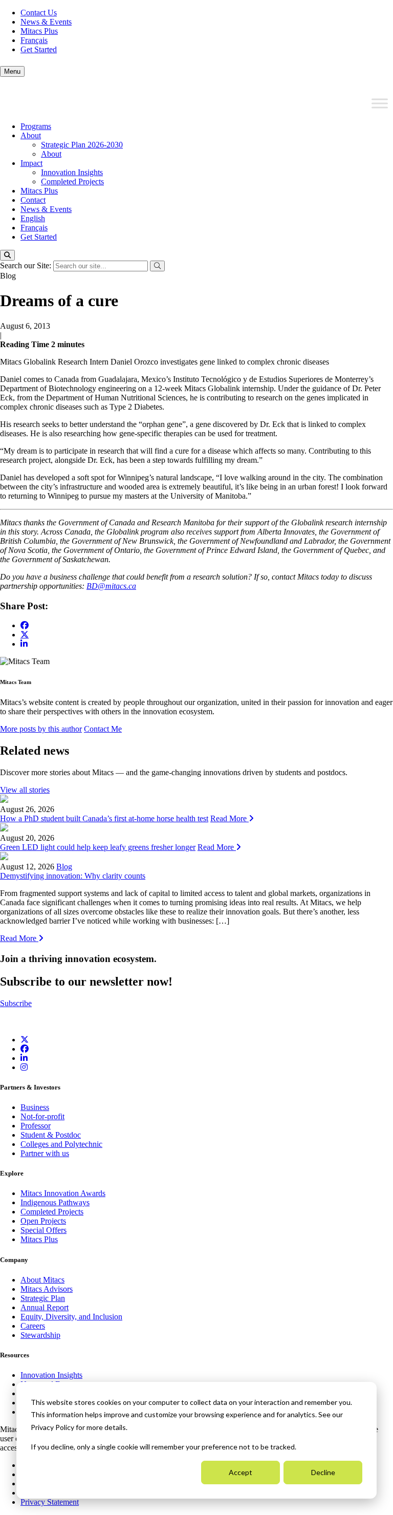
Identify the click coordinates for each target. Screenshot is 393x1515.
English (32, 218)
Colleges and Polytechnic (61, 1144)
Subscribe (16, 1003)
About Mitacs (42, 1279)
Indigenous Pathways (55, 1202)
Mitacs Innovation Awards (62, 1193)
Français (34, 40)
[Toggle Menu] (380, 103)
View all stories (25, 789)
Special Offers (43, 1230)
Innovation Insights (72, 172)
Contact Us (38, 12)
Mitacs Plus (39, 31)
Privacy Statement (49, 1502)
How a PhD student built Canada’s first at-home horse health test (104, 818)
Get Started (38, 49)
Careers (32, 1325)
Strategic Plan (42, 1298)
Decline (323, 1472)
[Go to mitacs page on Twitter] (24, 634)
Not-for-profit (42, 1116)
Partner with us (44, 1153)
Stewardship (40, 1335)
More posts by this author (41, 728)
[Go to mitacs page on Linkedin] (24, 643)
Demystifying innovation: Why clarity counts (72, 875)
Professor (35, 1125)
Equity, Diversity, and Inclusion (71, 1316)
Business (34, 1107)
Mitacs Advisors (46, 1289)
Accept (240, 1472)
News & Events (46, 21)
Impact (31, 163)
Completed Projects (72, 181)
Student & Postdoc (50, 1134)
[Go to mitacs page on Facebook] (24, 625)
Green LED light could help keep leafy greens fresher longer (97, 847)
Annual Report (44, 1307)
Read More (229, 818)
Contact (33, 200)
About (30, 135)
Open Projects (43, 1221)
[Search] (7, 255)
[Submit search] (157, 266)
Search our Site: (26, 265)
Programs (35, 126)
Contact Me (103, 728)
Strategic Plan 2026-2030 (82, 144)
